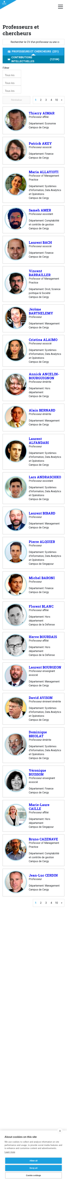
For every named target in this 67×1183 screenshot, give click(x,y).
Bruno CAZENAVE (43, 839)
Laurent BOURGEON (45, 667)
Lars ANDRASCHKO (45, 477)
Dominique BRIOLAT (38, 734)
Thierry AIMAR (41, 113)
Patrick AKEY (40, 143)
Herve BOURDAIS (43, 637)
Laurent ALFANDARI (39, 441)
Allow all (34, 1161)
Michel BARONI (42, 578)
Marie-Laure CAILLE (39, 807)
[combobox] (12, 74)
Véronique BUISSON (37, 772)
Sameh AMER (40, 210)
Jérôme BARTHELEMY (41, 311)
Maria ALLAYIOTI (44, 172)
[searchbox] (12, 75)
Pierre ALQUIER (42, 542)
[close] (60, 1131)
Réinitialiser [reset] (16, 100)
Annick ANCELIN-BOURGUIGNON (44, 376)
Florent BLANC (41, 606)
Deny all (33, 1168)
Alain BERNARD (42, 410)
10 (56, 99)
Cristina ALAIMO (43, 340)
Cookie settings (33, 1175)
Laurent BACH (40, 242)
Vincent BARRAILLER (40, 273)
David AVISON (41, 698)
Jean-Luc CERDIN (43, 875)
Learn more (10, 1152)
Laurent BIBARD (42, 513)
